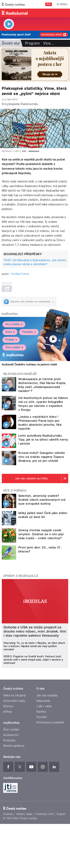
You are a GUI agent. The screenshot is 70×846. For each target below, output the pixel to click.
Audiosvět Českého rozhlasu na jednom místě (29, 364)
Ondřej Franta (20, 274)
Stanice (8, 706)
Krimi (8, 332)
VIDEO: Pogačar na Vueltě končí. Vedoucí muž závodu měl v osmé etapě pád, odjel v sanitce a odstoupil (33, 659)
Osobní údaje (24, 814)
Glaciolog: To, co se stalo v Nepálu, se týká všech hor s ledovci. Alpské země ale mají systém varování (34, 646)
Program (32, 43)
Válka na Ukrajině (14, 695)
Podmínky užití (44, 814)
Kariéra (41, 711)
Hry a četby (12, 324)
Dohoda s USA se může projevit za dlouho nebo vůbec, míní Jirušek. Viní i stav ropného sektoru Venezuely (35, 631)
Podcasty (9, 740)
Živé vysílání (12, 347)
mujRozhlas (9, 313)
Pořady (9, 339)
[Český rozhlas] (13, 4)
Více (48, 43)
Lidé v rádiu (44, 706)
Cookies (8, 814)
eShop (7, 711)
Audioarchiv (11, 735)
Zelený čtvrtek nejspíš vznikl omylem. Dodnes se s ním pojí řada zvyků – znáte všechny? (41, 534)
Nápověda (43, 701)
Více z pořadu (14, 490)
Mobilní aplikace (14, 745)
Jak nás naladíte (47, 695)
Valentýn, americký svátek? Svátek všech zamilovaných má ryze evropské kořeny (41, 499)
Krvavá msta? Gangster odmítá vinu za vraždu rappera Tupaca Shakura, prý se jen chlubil (41, 456)
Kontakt (41, 717)
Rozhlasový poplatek (50, 722)
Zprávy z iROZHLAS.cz (20, 576)
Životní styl (11, 43)
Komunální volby (14, 701)
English (61, 814)
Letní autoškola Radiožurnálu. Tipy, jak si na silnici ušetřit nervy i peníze (43, 439)
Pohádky (27, 332)
